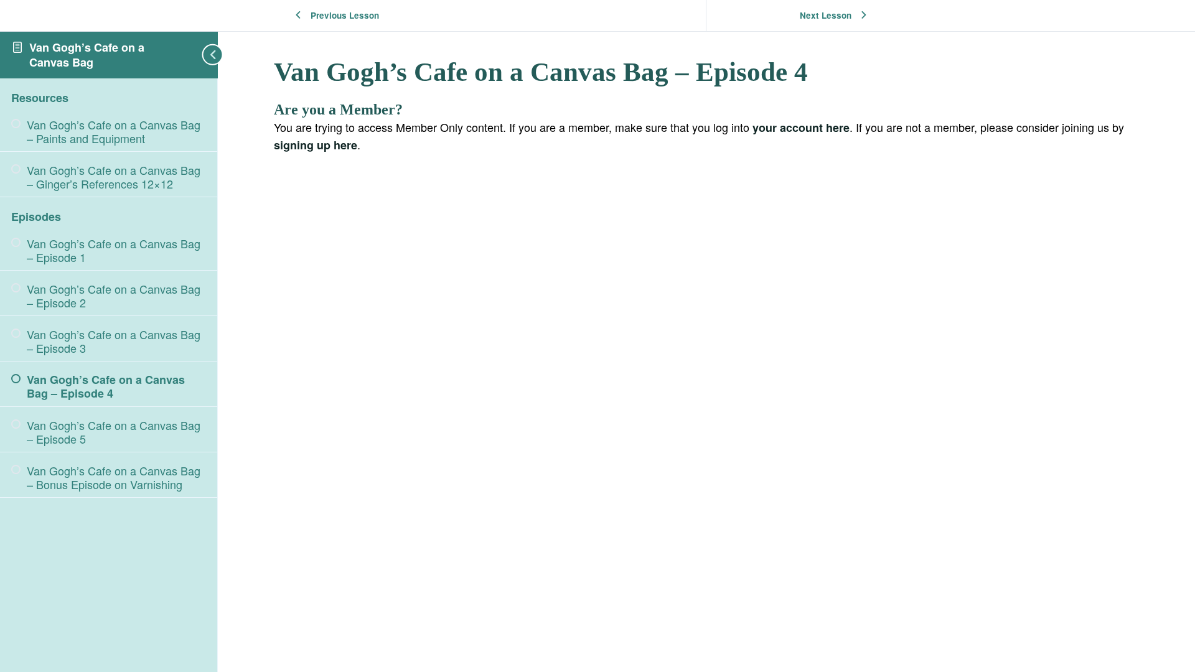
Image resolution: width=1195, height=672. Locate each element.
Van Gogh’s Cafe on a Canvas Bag (86, 54)
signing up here (315, 145)
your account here (801, 127)
